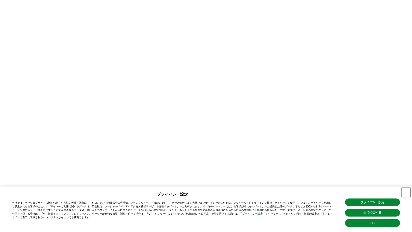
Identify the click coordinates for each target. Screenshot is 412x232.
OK (372, 223)
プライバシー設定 (372, 202)
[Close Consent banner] (406, 192)
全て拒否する (373, 212)
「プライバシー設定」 (252, 213)
